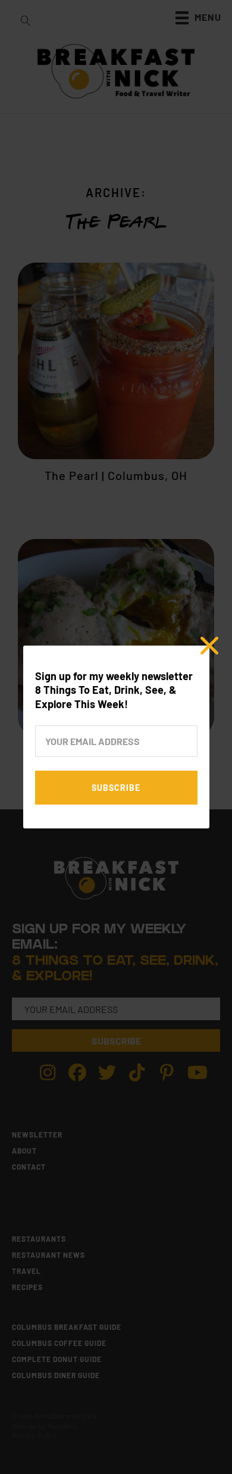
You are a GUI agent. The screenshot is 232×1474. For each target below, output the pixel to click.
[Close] (209, 645)
